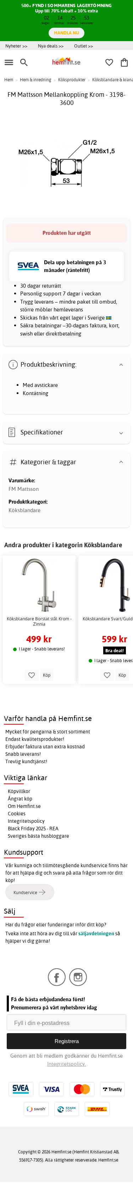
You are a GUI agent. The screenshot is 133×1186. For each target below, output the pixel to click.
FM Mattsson (24, 489)
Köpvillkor (19, 791)
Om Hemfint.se (24, 806)
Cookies (17, 813)
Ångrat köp (20, 799)
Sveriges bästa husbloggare (38, 836)
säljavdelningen (96, 933)
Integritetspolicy (26, 821)
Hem (8, 79)
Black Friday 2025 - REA (33, 828)
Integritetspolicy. (66, 1063)
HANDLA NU (66, 32)
